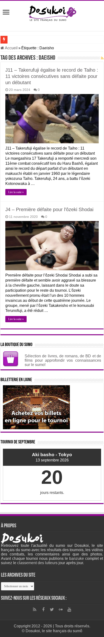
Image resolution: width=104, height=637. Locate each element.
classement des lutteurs (37, 563)
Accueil (11, 48)
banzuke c (78, 558)
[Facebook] (43, 609)
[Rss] (34, 609)
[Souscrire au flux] (102, 58)
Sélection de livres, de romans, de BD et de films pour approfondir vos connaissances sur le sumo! (63, 360)
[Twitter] (52, 609)
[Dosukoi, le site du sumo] (52, 12)
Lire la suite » (16, 192)
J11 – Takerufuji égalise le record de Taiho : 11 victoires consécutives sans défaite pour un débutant (51, 76)
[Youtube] (69, 609)
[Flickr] (61, 609)
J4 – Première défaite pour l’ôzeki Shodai (49, 209)
